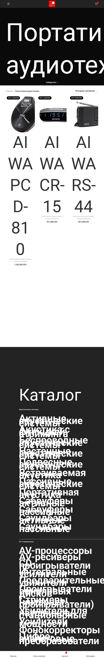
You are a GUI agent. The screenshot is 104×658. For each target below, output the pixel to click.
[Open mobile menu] (8, 3)
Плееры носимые (20, 261)
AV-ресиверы (50, 557)
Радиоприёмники (52, 219)
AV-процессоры (55, 550)
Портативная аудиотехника (20, 259)
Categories (51, 82)
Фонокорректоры (59, 630)
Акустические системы (29, 409)
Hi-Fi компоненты (26, 542)
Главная (9, 91)
